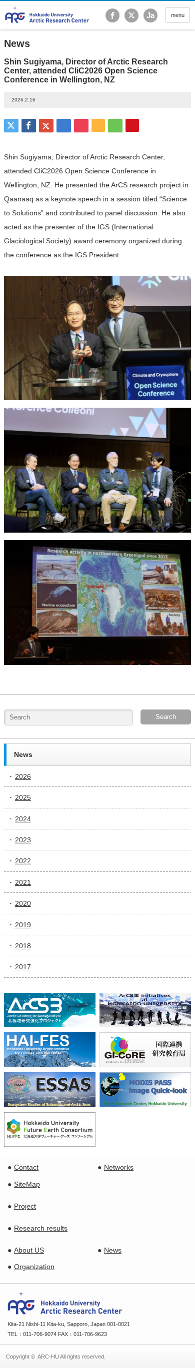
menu (177, 15)
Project (25, 1206)
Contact (26, 1167)
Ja (150, 15)
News (113, 1250)
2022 (23, 861)
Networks (119, 1167)
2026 (23, 776)
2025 (23, 797)
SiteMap (27, 1184)
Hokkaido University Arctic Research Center (47, 14)
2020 (23, 903)
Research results (41, 1228)
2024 (23, 819)
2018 (23, 946)
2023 (23, 840)
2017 (23, 967)
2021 (23, 882)
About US (29, 1250)
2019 (23, 925)
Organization (34, 1267)
